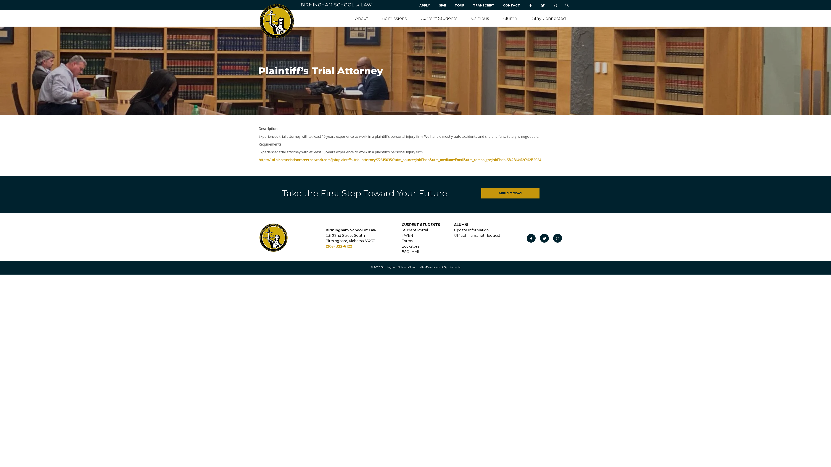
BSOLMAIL (411, 252)
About (361, 18)
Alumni (511, 18)
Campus (480, 18)
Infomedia (454, 267)
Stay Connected (549, 18)
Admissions (394, 18)
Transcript (483, 5)
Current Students (439, 18)
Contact (511, 5)
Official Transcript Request (477, 236)
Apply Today (510, 193)
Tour (459, 5)
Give (442, 5)
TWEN (407, 236)
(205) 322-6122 (339, 246)
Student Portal (415, 230)
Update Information (471, 230)
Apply (424, 5)
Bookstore (411, 246)
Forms (407, 241)
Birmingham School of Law (398, 267)
